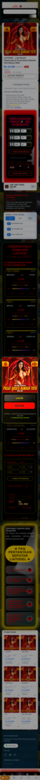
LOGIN (19, 398)
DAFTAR (19, 405)
